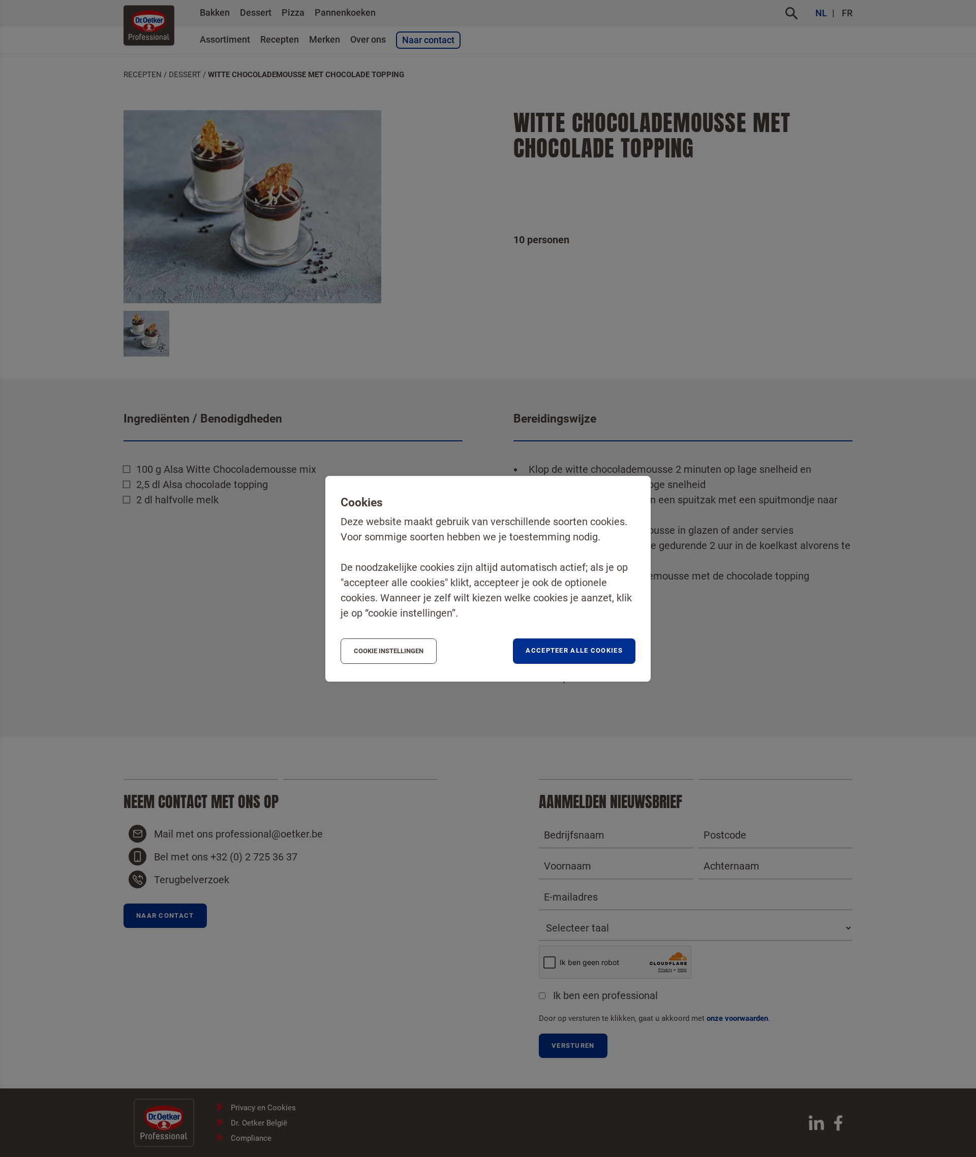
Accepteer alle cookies (574, 650)
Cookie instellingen (388, 651)
